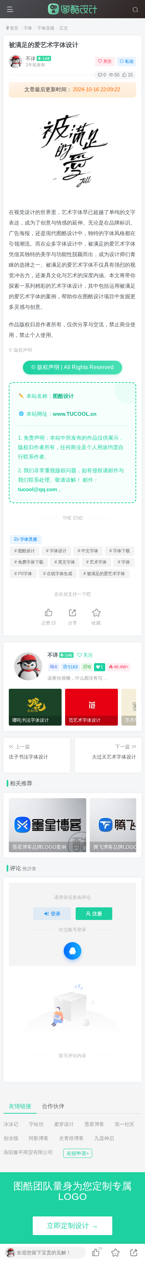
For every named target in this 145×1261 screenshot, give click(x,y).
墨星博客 (94, 1124)
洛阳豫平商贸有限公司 (28, 1152)
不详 (31, 58)
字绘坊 (36, 1124)
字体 (28, 28)
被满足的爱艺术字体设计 (43, 44)
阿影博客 (39, 1138)
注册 (97, 913)
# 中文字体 (88, 550)
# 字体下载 (119, 550)
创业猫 (11, 1138)
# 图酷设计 (24, 550)
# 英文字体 (65, 562)
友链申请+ (78, 1153)
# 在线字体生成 (57, 573)
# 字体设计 (56, 550)
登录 (56, 913)
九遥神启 (104, 1138)
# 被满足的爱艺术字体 (104, 573)
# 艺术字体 (96, 562)
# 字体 (124, 562)
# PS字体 (23, 573)
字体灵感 (45, 28)
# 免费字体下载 (28, 562)
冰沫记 (11, 1124)
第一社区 (124, 1124)
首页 (13, 28)
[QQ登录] (72, 951)
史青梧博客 (71, 1138)
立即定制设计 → (72, 1225)
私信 (129, 61)
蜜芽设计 (64, 1124)
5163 (73, 667)
